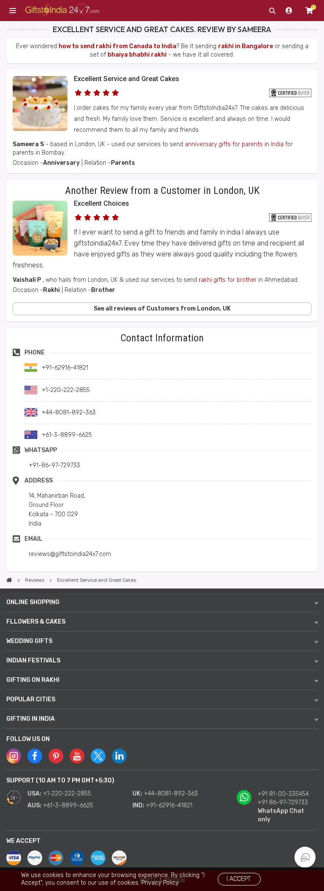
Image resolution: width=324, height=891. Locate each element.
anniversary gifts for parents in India (234, 144)
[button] (9, 330)
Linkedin (119, 756)
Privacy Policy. (160, 882)
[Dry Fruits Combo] (40, 253)
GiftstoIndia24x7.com (62, 10)
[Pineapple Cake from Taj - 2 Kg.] (40, 129)
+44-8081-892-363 (171, 793)
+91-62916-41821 (169, 805)
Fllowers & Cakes (35, 621)
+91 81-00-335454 (283, 794)
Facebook (34, 756)
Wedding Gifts (29, 641)
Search (272, 10)
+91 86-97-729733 (283, 802)
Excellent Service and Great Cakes (126, 79)
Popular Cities (30, 699)
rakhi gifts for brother (227, 279)
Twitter (98, 756)
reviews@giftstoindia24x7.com (70, 554)
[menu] (12, 10)
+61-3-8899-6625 (68, 805)
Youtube (77, 756)
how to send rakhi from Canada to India (117, 46)
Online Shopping (32, 602)
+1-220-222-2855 (67, 793)
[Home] (9, 580)
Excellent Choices (101, 203)
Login (289, 10)
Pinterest (56, 756)
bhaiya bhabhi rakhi (137, 54)
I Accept (239, 879)
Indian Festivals (33, 660)
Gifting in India (30, 718)
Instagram (13, 756)
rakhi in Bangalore (245, 46)
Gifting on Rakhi (32, 680)
